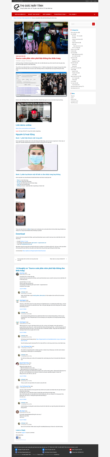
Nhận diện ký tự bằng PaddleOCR (57, 258)
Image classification (76, 39)
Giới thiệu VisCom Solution (51, 452)
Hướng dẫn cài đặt (75, 67)
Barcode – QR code (76, 36)
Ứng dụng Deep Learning (76, 86)
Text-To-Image (75, 47)
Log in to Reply (23, 288)
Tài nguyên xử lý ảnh (59, 14)
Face (73, 37)
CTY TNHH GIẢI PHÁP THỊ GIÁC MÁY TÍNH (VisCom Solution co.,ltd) (63, 447)
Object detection (75, 42)
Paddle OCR (74, 73)
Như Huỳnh (22, 411)
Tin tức (72, 81)
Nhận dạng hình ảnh (20, 56)
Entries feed (73, 99)
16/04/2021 (18, 60)
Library (72, 69)
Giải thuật (73, 52)
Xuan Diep (22, 273)
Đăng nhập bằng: (19, 435)
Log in (72, 97)
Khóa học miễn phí (20, 14)
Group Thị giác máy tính (50, 449)
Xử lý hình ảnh (75, 56)
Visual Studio (75, 84)
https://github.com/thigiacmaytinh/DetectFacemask (34, 250)
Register (87, 1)
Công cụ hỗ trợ (74, 49)
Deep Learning (46, 14)
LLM (73, 41)
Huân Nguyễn (23, 300)
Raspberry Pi (75, 61)
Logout (95, 1)
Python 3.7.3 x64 (24, 241)
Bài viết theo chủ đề (33, 14)
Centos (73, 64)
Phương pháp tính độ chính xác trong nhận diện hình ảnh (27, 259)
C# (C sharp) (75, 78)
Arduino (73, 59)
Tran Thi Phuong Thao (26, 346)
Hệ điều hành (73, 62)
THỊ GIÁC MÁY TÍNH (31, 5)
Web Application (74, 88)
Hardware (73, 57)
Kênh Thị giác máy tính (77, 449)
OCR (73, 44)
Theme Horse (40, 454)
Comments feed (74, 101)
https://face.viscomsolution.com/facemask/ (25, 128)
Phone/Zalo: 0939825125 (78, 452)
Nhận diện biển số (77, 46)
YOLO (73, 74)
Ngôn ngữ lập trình (75, 76)
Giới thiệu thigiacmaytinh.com (24, 452)
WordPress (56, 454)
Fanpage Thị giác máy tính (23, 449)
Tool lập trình (74, 83)
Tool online (72, 14)
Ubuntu (73, 66)
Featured (73, 51)
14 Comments (29, 60)
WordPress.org (74, 102)
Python (73, 79)
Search (93, 24)
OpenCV (74, 71)
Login (91, 1)
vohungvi (23, 60)
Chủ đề (72, 34)
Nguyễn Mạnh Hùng (24, 363)
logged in (24, 432)
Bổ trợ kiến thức (74, 32)
